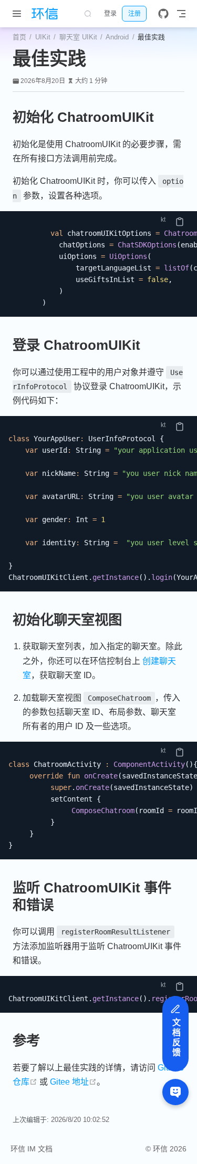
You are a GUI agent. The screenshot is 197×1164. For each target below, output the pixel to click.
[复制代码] (179, 221)
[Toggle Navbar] (181, 13)
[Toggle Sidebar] (18, 13)
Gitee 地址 (73, 1081)
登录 (110, 13)
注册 (134, 13)
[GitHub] (163, 13)
